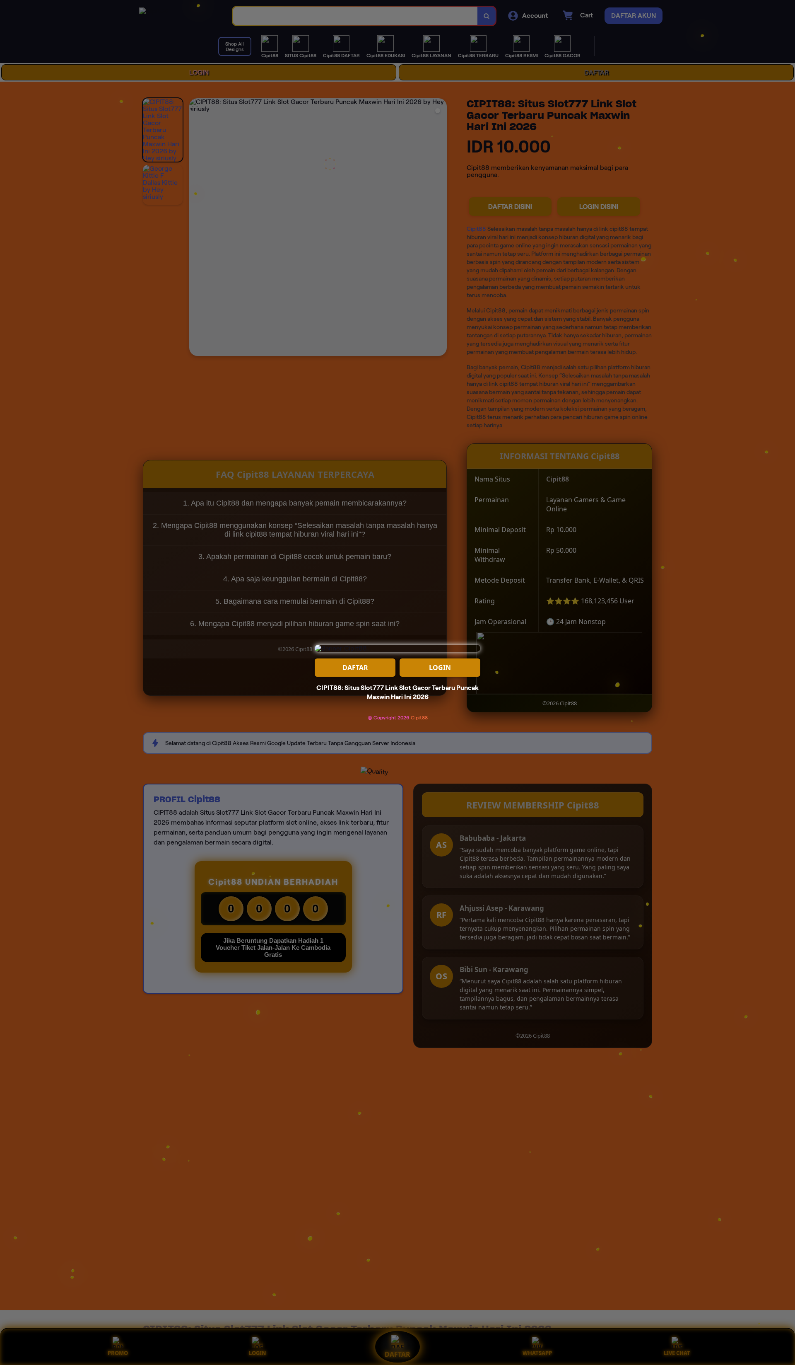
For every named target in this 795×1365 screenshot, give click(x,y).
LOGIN (440, 667)
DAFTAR (355, 667)
